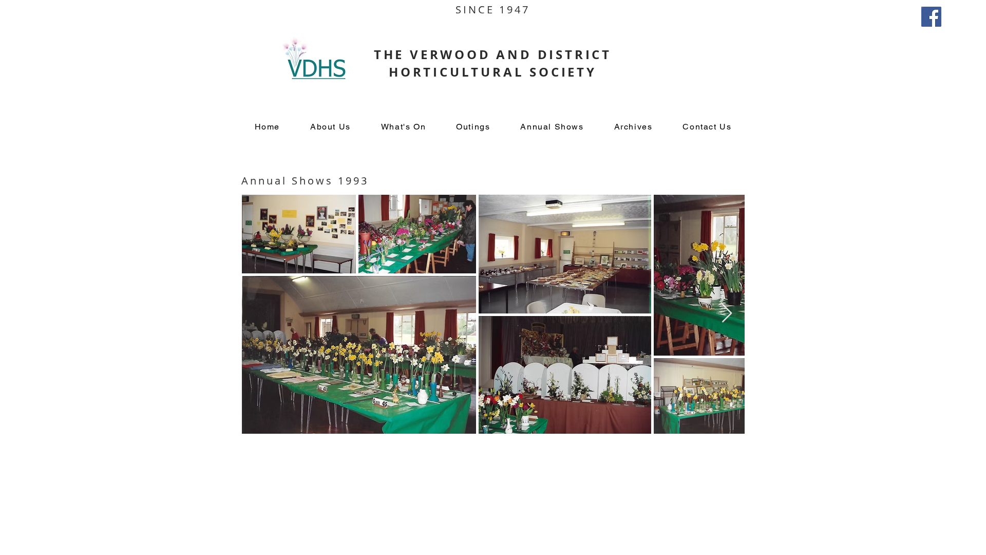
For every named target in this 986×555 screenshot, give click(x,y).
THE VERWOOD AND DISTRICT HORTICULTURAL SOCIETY (493, 63)
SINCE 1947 (493, 9)
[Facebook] (931, 17)
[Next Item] (727, 314)
